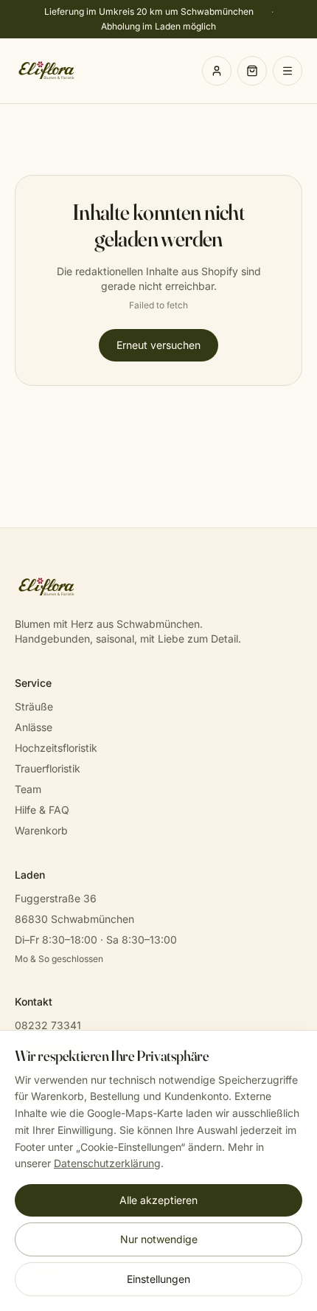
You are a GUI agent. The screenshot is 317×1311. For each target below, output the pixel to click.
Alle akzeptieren (158, 1200)
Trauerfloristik (47, 768)
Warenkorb (41, 830)
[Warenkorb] (252, 71)
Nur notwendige (159, 1239)
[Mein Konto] (216, 71)
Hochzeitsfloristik (56, 747)
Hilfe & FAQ (42, 809)
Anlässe (33, 727)
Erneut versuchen (158, 345)
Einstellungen (158, 1279)
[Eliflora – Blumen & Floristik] (46, 70)
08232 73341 (48, 1025)
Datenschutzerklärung (107, 1163)
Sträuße (34, 706)
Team (28, 789)
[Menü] (287, 71)
